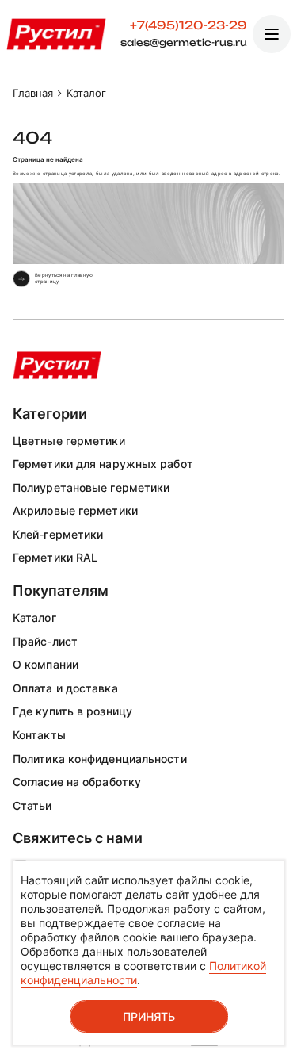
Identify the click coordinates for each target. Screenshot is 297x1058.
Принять (149, 1016)
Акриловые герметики (75, 510)
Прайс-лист (45, 641)
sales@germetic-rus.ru (183, 42)
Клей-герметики (58, 534)
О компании (45, 664)
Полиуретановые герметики (91, 487)
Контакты (39, 735)
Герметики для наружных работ (103, 463)
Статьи (32, 805)
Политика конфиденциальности (100, 758)
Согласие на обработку (77, 781)
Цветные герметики (69, 440)
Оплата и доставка (65, 688)
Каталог (34, 617)
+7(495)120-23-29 (188, 25)
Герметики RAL (55, 557)
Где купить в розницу (72, 711)
